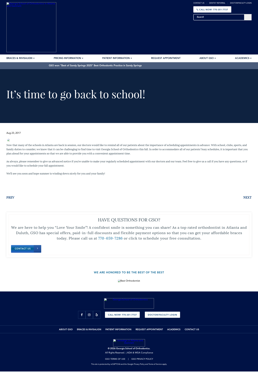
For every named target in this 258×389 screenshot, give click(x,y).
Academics (174, 330)
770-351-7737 (213, 10)
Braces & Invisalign (89, 330)
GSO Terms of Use (115, 359)
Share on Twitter (19, 184)
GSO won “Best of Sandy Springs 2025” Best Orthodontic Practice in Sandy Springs (95, 65)
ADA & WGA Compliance (140, 353)
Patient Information (118, 330)
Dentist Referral (217, 3)
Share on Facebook (9, 184)
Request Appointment (149, 330)
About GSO (66, 330)
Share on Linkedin (28, 184)
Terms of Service (155, 364)
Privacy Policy (139, 364)
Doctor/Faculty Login (241, 3)
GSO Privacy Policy (142, 359)
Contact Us (198, 3)
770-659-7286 (110, 238)
